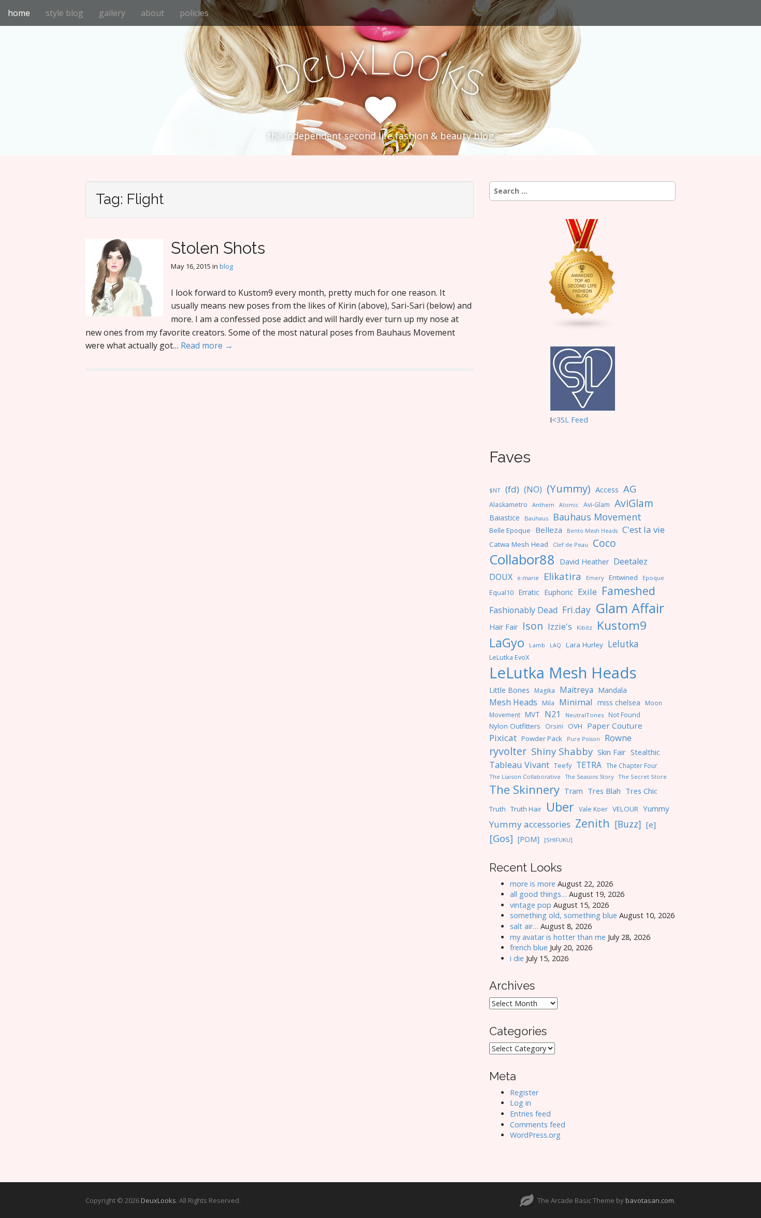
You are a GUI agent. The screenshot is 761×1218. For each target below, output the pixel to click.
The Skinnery (524, 789)
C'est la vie (643, 529)
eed (581, 420)
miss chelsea (618, 702)
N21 (553, 714)
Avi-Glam (596, 504)
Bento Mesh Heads (592, 530)
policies (194, 13)
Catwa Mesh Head (518, 544)
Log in (520, 1103)
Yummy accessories (529, 824)
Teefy (563, 765)
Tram (573, 791)
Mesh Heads (513, 702)
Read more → (207, 345)
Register (524, 1092)
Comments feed (537, 1124)
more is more (532, 884)
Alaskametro (508, 504)
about (152, 13)
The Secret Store (642, 776)
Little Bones (509, 690)
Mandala (612, 690)
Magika (544, 690)
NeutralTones (584, 715)
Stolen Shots (218, 247)
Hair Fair (503, 627)
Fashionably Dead (523, 610)
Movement (504, 715)
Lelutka (623, 644)
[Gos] (501, 838)
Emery (595, 578)
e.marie (528, 578)
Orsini (554, 726)
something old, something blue (563, 915)
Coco (604, 543)
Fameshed (628, 590)
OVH (575, 726)
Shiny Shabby (562, 751)
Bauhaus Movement (597, 517)
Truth (497, 809)
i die (517, 958)
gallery (112, 13)
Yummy (656, 808)
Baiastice (504, 518)
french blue (529, 947)
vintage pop (530, 905)
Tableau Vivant (519, 765)
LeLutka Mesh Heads (563, 672)
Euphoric (558, 592)
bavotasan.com (649, 1200)
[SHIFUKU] (558, 840)
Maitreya (576, 689)
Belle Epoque (510, 530)
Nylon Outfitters (514, 726)
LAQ (555, 645)
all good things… (538, 894)
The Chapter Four (631, 765)
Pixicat (503, 738)
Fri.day (576, 609)
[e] (651, 824)
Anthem (543, 505)
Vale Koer (593, 809)
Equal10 (501, 592)
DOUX (501, 577)
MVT (532, 714)
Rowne (618, 738)
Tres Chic (641, 791)
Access (607, 489)
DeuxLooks (158, 1200)
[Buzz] (627, 824)
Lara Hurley (584, 644)
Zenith (592, 823)
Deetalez (630, 561)
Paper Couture (614, 725)
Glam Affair (629, 608)
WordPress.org (535, 1135)
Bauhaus (536, 518)
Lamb (537, 645)
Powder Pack (541, 738)
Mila (548, 703)
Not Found (624, 715)
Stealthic (645, 752)
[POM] (528, 839)
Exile (587, 592)
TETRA (589, 765)
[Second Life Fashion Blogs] (582, 274)
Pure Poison (583, 739)
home (19, 13)
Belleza (548, 530)
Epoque (653, 578)
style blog (64, 13)
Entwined (623, 577)
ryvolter (507, 751)
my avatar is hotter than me (558, 937)
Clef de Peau (570, 544)
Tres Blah (604, 791)
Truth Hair (526, 809)
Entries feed (530, 1114)
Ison (532, 626)
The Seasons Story (589, 776)
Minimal (576, 702)
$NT (495, 490)
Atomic (569, 505)
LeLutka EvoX (509, 657)
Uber (560, 807)
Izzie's (560, 626)
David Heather (584, 562)
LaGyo (506, 642)
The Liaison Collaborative (525, 776)
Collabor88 (522, 559)
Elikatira (562, 576)
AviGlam (633, 503)
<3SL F (563, 420)
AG (629, 488)
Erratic (528, 592)
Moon (653, 703)
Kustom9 (622, 625)
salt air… (524, 926)
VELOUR (625, 809)
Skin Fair (611, 752)
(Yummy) (569, 488)
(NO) (533, 489)
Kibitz (584, 627)
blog (226, 266)
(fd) (512, 489)
